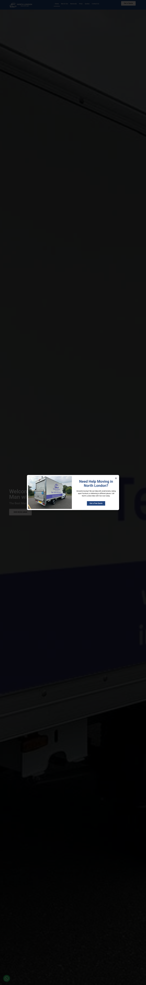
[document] (73, 492)
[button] (116, 478)
